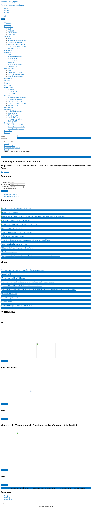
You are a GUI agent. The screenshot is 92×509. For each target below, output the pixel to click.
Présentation (8, 27)
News (6, 9)
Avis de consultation (15, 64)
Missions (11, 31)
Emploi (6, 12)
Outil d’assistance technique (17, 47)
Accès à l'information (15, 56)
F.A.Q (6, 496)
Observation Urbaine (15, 43)
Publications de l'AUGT (15, 72)
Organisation (12, 33)
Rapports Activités (14, 49)
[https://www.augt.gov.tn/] (10, 2)
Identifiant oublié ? (10, 194)
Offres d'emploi (13, 60)
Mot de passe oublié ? (11, 196)
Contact (7, 80)
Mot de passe (5, 184)
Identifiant (4, 182)
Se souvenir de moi (7, 189)
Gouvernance (12, 58)
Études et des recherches (16, 45)
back (9, 29)
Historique (11, 35)
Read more (4, 361)
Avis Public (8, 52)
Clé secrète (5, 187)
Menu (3, 19)
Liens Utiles (8, 78)
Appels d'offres (13, 62)
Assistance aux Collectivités (17, 41)
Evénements (8, 50)
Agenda (6, 10)
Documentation (9, 68)
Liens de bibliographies (16, 76)
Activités (7, 37)
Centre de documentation (16, 74)
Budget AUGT (12, 66)
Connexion (4, 191)
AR (5, 16)
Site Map (7, 498)
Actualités (7, 25)
